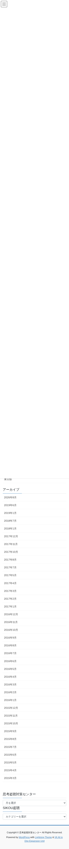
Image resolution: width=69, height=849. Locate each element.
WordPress (24, 837)
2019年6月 (10, 505)
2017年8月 (10, 559)
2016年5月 (10, 668)
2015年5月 (10, 762)
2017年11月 (11, 544)
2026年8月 (10, 497)
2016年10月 (11, 629)
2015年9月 (10, 731)
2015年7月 (10, 746)
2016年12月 (11, 614)
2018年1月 (10, 528)
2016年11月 (11, 622)
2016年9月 (10, 637)
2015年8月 (10, 738)
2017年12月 (11, 536)
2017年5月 (10, 575)
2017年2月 (10, 598)
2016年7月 (10, 653)
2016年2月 (10, 692)
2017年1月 (10, 606)
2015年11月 (11, 715)
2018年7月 (10, 520)
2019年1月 (10, 512)
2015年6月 (10, 754)
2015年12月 (11, 707)
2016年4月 (10, 676)
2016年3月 (10, 684)
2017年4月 (10, 583)
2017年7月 (10, 567)
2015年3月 (10, 778)
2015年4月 (10, 770)
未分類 (8, 479)
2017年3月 (10, 590)
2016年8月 (10, 645)
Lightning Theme (43, 837)
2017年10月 (11, 551)
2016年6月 (10, 661)
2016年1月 (10, 700)
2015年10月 (11, 723)
